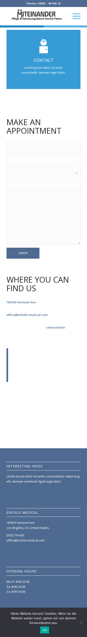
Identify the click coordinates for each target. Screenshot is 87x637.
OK (44, 630)
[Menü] (74, 16)
